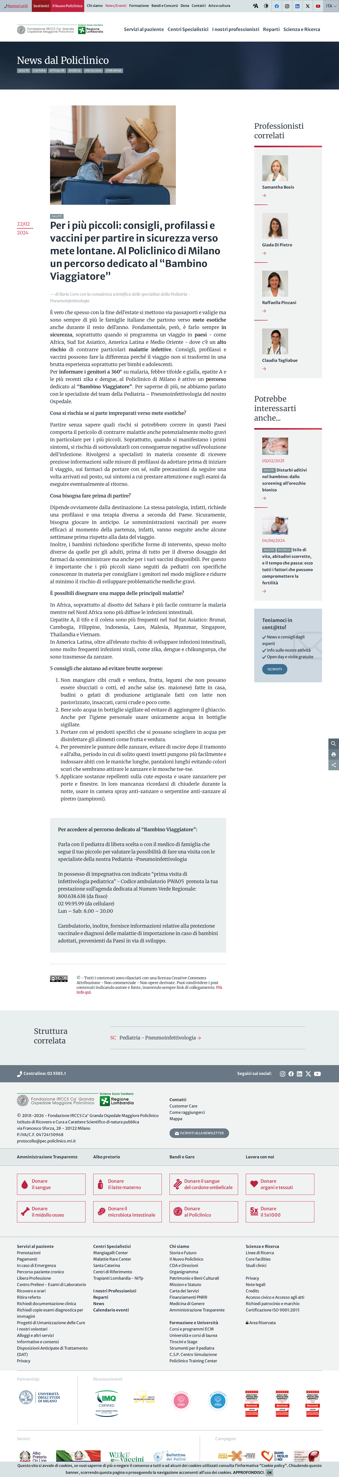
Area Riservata (262, 1322)
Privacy (23, 1360)
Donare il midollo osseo (48, 1212)
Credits (252, 1290)
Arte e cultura (219, 5)
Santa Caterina (106, 1265)
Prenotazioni (29, 1252)
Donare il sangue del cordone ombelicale (208, 1184)
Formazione (139, 5)
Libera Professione (34, 1278)
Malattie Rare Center (112, 1259)
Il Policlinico (67, 6)
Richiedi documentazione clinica (46, 1303)
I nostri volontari (32, 1329)
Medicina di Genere (187, 1303)
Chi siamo (95, 5)
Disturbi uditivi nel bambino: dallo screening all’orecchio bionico (284, 480)
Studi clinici (256, 1265)
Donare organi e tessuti (277, 1184)
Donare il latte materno (124, 1184)
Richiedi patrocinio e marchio (273, 1303)
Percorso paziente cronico (40, 1271)
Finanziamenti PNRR (188, 1297)
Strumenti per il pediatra (192, 1348)
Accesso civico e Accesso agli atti (275, 1297)
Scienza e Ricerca (301, 29)
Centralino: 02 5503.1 (44, 1073)
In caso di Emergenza (36, 1265)
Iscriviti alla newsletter (201, 1133)
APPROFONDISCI (248, 1472)
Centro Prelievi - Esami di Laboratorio (51, 1284)
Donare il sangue (41, 1184)
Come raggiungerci (187, 1112)
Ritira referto (29, 1297)
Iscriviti (274, 669)
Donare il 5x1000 (271, 1212)
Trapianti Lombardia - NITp (118, 1278)
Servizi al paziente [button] (144, 29)
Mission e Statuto (185, 1284)
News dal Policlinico (63, 60)
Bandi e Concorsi (164, 5)
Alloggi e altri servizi (35, 1335)
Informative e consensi (38, 1341)
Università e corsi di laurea (193, 1335)
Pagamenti (27, 1259)
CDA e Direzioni (184, 1265)
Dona (185, 5)
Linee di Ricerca (260, 1252)
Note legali (255, 1284)
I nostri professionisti (235, 29)
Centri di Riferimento (112, 1271)
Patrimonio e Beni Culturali (194, 1278)
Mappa (176, 1118)
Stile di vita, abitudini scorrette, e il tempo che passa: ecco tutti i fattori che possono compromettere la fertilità (287, 566)
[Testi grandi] (255, 5)
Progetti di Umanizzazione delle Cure (51, 1322)
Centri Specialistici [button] (188, 29)
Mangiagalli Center (110, 1252)
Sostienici (41, 6)
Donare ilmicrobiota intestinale (131, 1212)
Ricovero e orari (31, 1290)
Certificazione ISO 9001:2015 (273, 1310)
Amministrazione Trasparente (197, 1310)
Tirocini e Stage (183, 1341)
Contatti (199, 5)
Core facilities (258, 1259)
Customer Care (183, 1106)
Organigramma (184, 1271)
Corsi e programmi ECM (192, 1329)
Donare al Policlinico (197, 1212)
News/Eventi (116, 5)
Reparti (271, 29)
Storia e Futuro (183, 1252)
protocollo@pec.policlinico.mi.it (46, 1141)
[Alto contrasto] (266, 5)
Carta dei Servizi (184, 1290)
